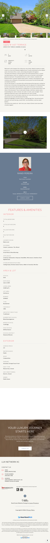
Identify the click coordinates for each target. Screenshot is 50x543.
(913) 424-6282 (25, 184)
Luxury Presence (34, 503)
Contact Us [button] (25, 448)
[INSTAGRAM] (25, 496)
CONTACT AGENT (25, 197)
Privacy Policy (31, 510)
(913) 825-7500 (9, 475)
